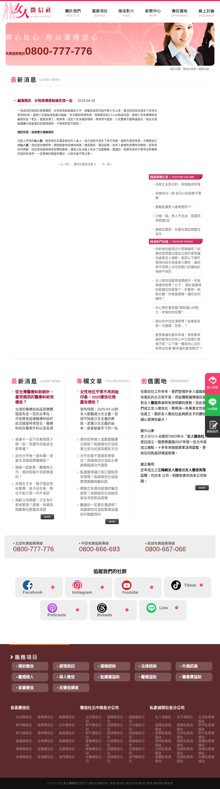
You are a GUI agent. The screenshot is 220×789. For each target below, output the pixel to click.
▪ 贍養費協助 (191, 677)
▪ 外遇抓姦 (189, 666)
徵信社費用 (146, 783)
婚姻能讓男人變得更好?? (173, 207)
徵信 (113, 783)
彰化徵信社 (24, 733)
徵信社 (187, 69)
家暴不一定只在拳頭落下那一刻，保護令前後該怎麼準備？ (34, 444)
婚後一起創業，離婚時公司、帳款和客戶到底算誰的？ (34, 472)
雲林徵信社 (45, 733)
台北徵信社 (24, 717)
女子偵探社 (185, 717)
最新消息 (204, 69)
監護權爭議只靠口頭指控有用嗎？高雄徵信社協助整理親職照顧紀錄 (99, 476)
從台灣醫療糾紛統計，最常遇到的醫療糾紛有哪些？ (34, 397)
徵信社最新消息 (83, 164)
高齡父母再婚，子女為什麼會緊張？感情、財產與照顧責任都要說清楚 (34, 504)
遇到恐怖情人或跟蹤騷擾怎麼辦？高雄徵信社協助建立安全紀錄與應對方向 (99, 444)
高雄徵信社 (67, 741)
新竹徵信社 (24, 725)
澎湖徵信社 (45, 757)
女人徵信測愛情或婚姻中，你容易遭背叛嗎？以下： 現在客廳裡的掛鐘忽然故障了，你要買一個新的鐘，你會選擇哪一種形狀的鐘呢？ (178, 289)
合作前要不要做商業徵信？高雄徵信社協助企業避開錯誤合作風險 (99, 460)
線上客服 (212, 387)
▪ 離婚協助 (148, 677)
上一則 (64, 164)
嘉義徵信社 (24, 741)
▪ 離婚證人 (25, 677)
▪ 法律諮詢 (148, 666)
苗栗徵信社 (45, 725)
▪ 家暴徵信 (25, 688)
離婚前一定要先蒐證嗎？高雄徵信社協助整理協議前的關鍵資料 (99, 509)
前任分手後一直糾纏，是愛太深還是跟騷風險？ (34, 458)
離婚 (26, 110)
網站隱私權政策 (163, 783)
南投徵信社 (67, 733)
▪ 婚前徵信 (25, 666)
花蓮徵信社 (67, 749)
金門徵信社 (67, 757)
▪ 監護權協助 (109, 677)
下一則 (106, 164)
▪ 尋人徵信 (66, 677)
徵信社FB (132, 783)
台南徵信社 (45, 741)
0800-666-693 (99, 549)
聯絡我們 (212, 431)
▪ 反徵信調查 (68, 688)
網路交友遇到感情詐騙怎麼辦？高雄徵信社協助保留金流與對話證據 (99, 493)
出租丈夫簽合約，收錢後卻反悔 (177, 184)
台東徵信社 (24, 757)
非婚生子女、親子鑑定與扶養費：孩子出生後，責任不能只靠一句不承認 (34, 488)
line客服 (212, 408)
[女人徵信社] (31, 13)
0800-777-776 (49, 51)
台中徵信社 (67, 725)
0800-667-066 (165, 549)
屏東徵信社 (24, 749)
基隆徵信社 (45, 717)
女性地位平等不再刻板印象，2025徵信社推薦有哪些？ (99, 397)
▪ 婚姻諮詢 (107, 666)
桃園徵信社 (67, 717)
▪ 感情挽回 (66, 666)
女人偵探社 (163, 717)
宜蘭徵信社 (45, 749)
